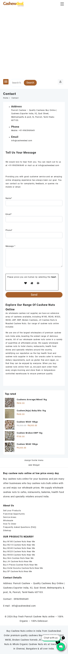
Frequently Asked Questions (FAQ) (19, 527)
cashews (18, 317)
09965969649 (21, 599)
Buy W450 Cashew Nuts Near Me (19, 555)
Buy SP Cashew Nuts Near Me (17, 571)
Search (30, 82)
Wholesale (8, 520)
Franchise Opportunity (14, 514)
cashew (22, 313)
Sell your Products (12, 510)
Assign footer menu (34, 460)
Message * (10, 246)
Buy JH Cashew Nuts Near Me (17, 561)
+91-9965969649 (27, 130)
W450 (8, 320)
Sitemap (7, 530)
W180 (44, 317)
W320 (57, 317)
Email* (9, 214)
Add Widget (34, 465)
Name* (9, 198)
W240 (51, 317)
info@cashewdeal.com (21, 140)
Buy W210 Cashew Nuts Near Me (19, 545)
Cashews (40, 110)
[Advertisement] (34, 43)
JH (40, 320)
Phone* (9, 230)
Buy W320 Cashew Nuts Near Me (19, 551)
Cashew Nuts (48, 320)
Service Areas (9, 517)
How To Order (9, 524)
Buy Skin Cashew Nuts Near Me (18, 558)
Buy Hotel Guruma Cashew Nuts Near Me (23, 568)
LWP (14, 320)
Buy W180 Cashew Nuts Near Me (19, 541)
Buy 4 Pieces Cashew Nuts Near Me (20, 565)
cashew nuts (46, 323)
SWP (19, 320)
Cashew (22, 110)
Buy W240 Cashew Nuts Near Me (19, 548)
